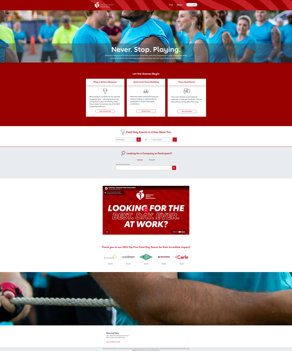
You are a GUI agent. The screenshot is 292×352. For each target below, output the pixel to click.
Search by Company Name (123, 164)
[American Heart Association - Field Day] (104, 5)
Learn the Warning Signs (113, 341)
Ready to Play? (146, 111)
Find (171, 5)
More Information (187, 111)
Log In (191, 5)
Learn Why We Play (105, 111)
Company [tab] (140, 159)
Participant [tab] (152, 160)
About (179, 5)
